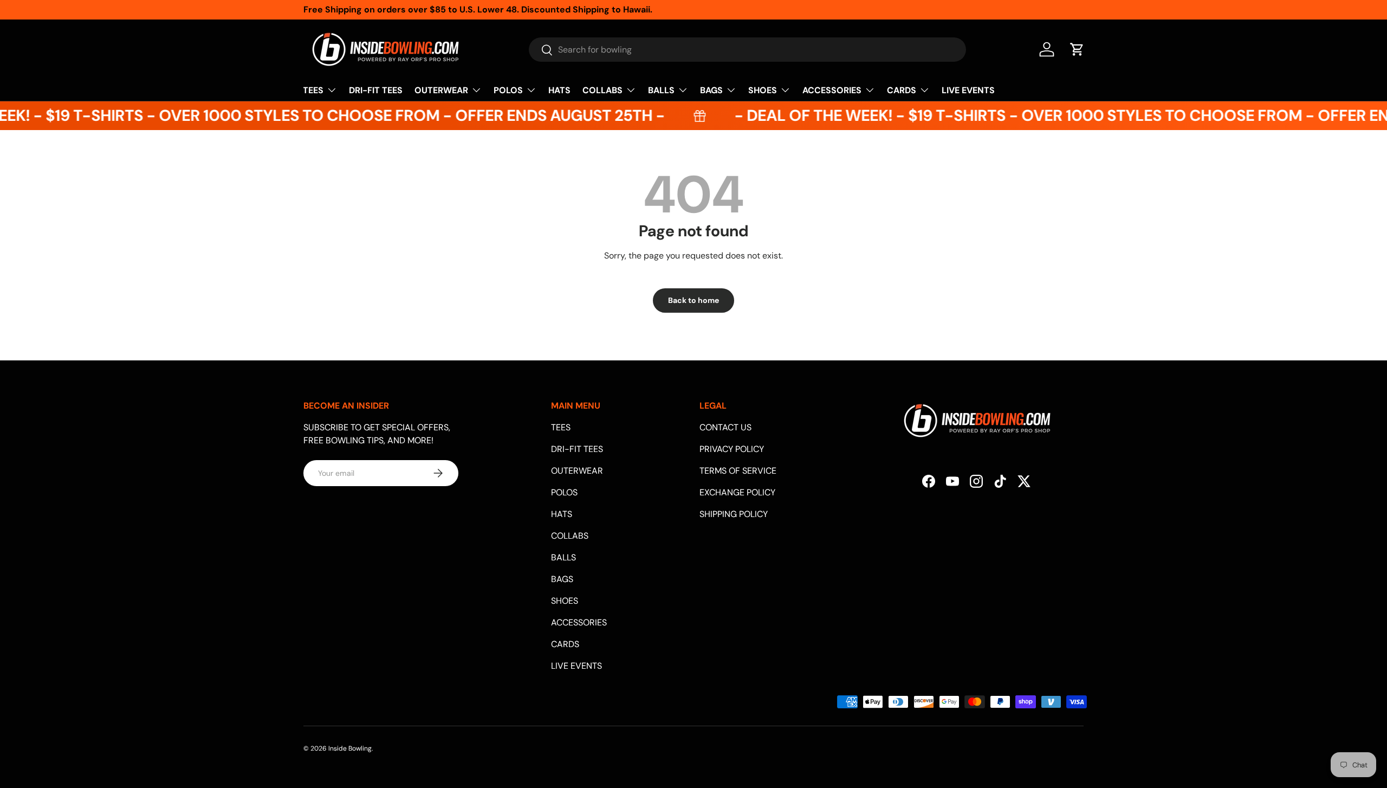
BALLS (661, 90)
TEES (313, 90)
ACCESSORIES (831, 90)
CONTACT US (725, 427)
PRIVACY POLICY (731, 449)
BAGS (711, 90)
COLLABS (602, 90)
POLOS (508, 90)
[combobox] (747, 49)
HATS (559, 90)
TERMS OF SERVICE (737, 470)
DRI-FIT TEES (376, 90)
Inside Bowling (350, 748)
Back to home (693, 300)
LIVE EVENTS (968, 90)
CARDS (901, 90)
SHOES (762, 90)
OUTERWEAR (441, 90)
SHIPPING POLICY (733, 514)
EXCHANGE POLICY (737, 492)
